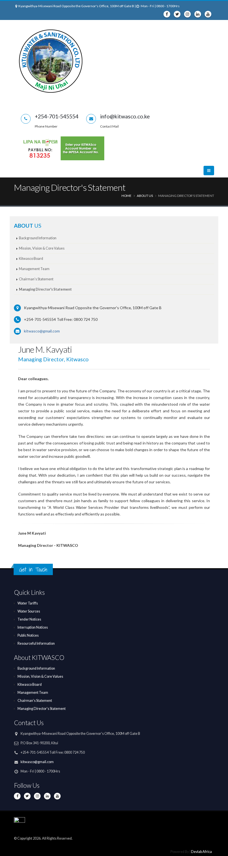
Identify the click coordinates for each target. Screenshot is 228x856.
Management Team (34, 269)
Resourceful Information (36, 643)
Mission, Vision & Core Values (42, 248)
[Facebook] (166, 14)
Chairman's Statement (36, 279)
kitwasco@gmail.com (42, 331)
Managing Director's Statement (45, 289)
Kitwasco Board (31, 258)
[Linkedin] (197, 14)
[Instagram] (187, 14)
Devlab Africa (201, 852)
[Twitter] (177, 14)
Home (127, 196)
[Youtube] (208, 14)
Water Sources (29, 611)
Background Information (37, 238)
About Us (145, 196)
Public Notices (28, 635)
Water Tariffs (28, 603)
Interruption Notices (33, 627)
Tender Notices (29, 619)
